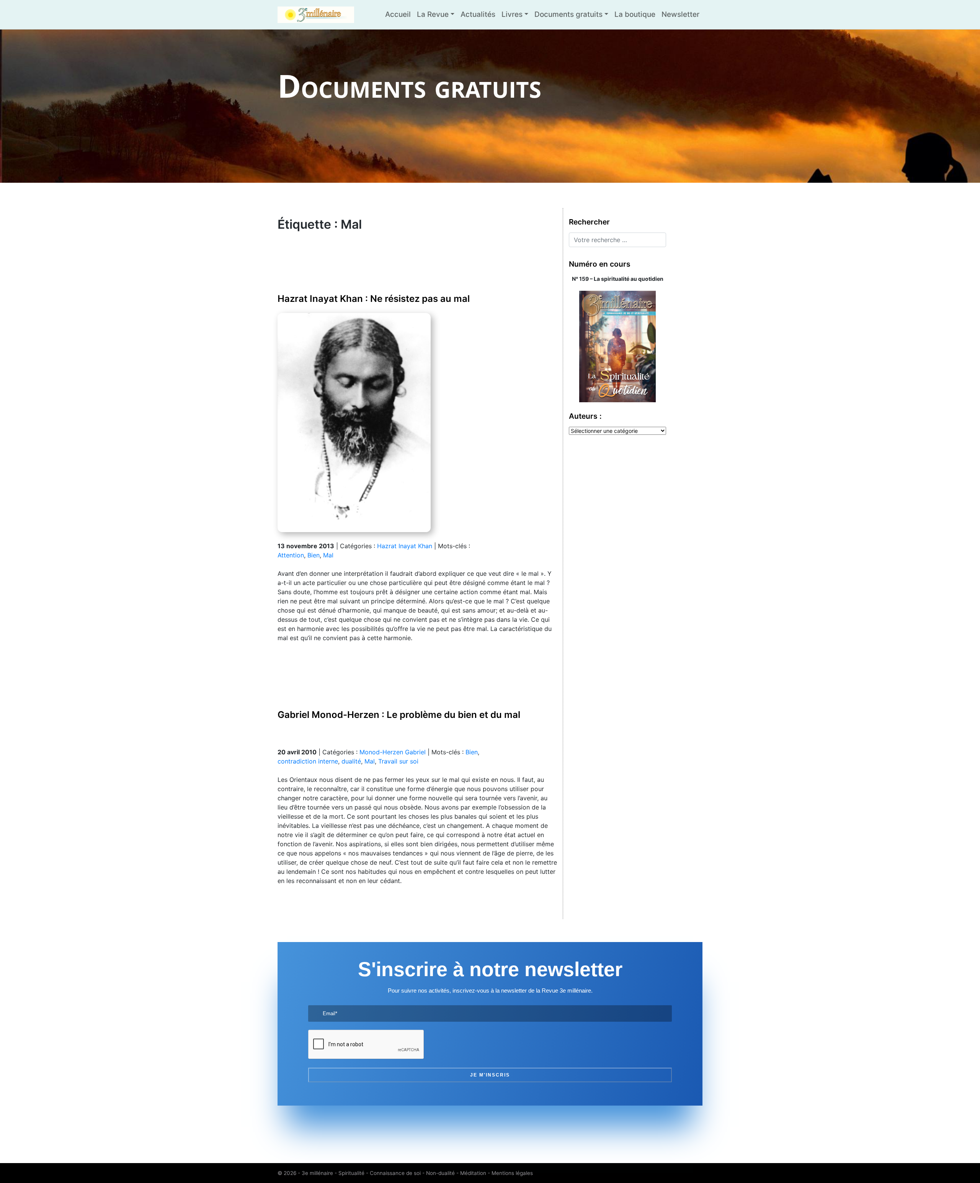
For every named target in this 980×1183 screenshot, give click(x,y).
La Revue (433, 14)
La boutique (634, 14)
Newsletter (680, 14)
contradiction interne (308, 761)
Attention (291, 555)
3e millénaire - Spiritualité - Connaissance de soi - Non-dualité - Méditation (394, 1173)
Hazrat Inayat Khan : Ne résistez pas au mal (374, 298)
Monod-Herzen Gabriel (392, 752)
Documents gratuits (568, 14)
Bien (313, 555)
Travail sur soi (398, 761)
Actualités (478, 14)
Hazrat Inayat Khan (404, 546)
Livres (512, 14)
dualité (351, 761)
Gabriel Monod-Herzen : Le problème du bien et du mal (399, 714)
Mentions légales (512, 1173)
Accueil (398, 14)
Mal (328, 555)
